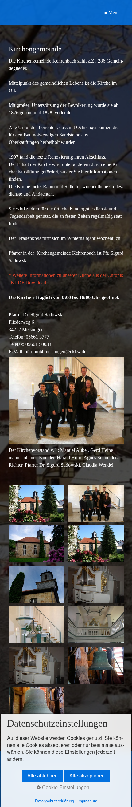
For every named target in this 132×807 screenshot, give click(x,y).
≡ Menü (112, 12)
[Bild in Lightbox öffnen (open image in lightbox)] (37, 503)
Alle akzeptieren (87, 775)
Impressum (87, 801)
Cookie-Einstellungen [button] (65, 787)
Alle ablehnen (42, 775)
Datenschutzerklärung (54, 801)
